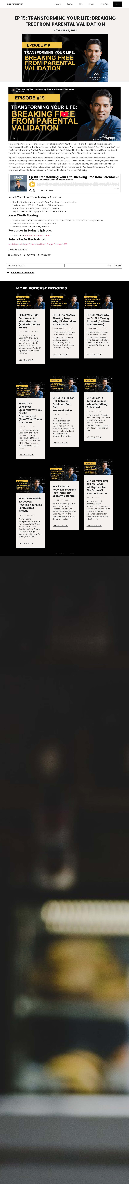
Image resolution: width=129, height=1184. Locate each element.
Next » (72, 553)
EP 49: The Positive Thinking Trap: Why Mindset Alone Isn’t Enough (64, 319)
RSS (65, 244)
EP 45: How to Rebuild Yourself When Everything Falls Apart (97, 402)
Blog (80, 4)
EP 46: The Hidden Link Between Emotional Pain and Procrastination (63, 404)
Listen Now (26, 360)
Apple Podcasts (15, 244)
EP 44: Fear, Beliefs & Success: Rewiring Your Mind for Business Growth (30, 505)
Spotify (27, 244)
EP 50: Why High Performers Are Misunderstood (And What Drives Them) (30, 321)
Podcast (91, 4)
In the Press (104, 4)
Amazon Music (38, 244)
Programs (58, 4)
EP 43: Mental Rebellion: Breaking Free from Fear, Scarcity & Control (64, 491)
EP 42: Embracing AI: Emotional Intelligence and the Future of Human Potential (97, 487)
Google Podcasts (54, 244)
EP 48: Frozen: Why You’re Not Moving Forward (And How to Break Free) (98, 319)
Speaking (70, 4)
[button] (14, 255)
